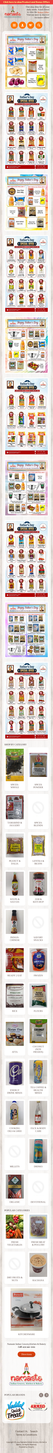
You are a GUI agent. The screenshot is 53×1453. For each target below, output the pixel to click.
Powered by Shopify (26, 1447)
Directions (26, 1354)
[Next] (46, 1395)
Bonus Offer (43, 12)
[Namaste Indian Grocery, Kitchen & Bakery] (12, 12)
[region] (26, 2)
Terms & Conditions (26, 1435)
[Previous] (41, 1395)
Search (34, 1431)
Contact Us (21, 1431)
